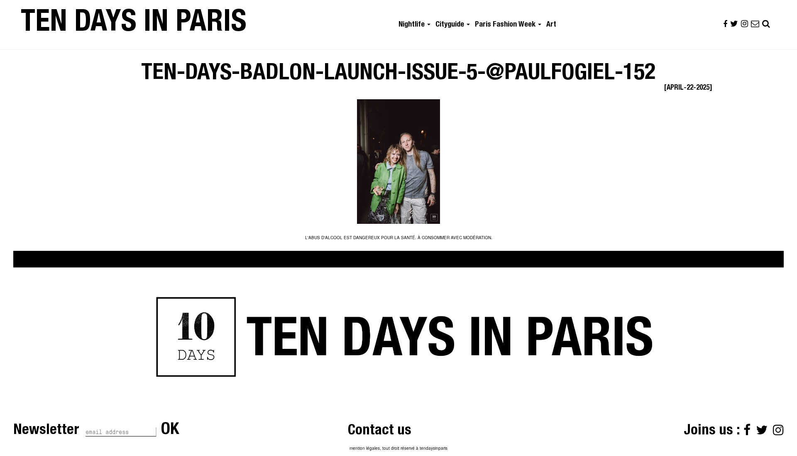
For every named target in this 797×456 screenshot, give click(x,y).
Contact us (379, 431)
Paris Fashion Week (506, 25)
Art (551, 25)
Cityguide (450, 25)
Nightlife (412, 25)
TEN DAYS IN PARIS (134, 24)
